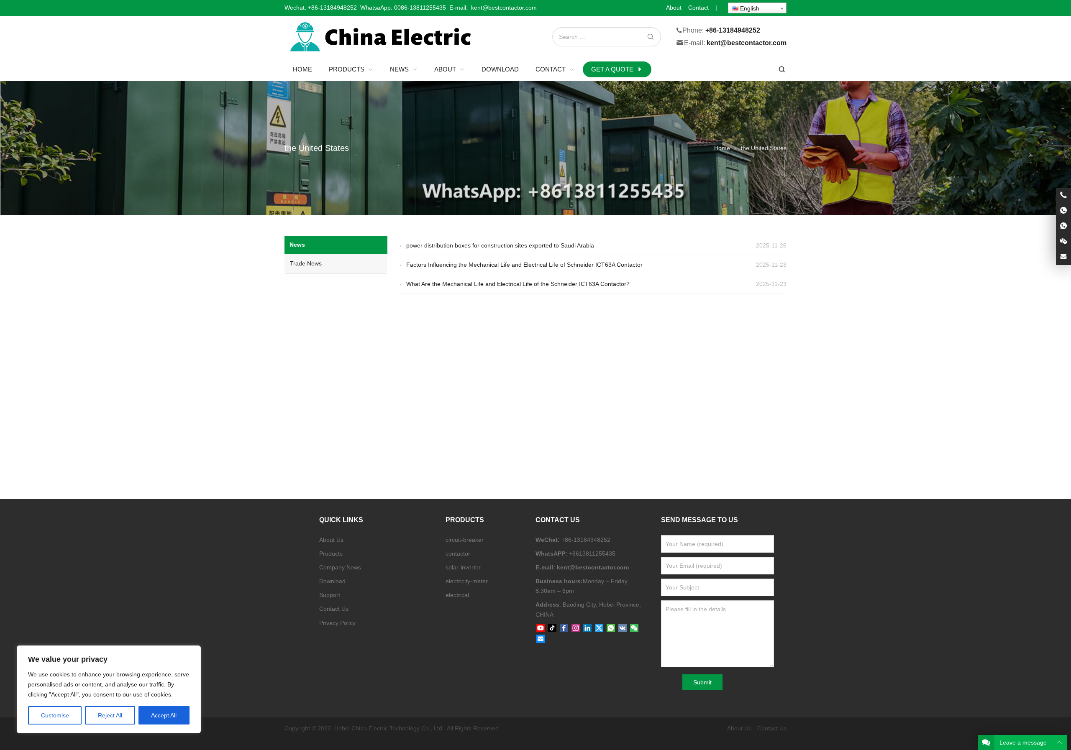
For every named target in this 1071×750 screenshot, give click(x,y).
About (674, 7)
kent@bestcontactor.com (747, 43)
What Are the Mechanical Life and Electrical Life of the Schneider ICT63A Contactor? (518, 284)
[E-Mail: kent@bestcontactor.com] (1063, 257)
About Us (331, 539)
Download (332, 581)
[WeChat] (634, 628)
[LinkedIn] (587, 628)
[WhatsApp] (611, 628)
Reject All (110, 715)
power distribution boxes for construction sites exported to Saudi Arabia (500, 245)
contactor (458, 553)
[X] (599, 628)
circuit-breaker (465, 539)
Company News (340, 567)
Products (331, 553)
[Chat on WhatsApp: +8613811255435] (1063, 210)
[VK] (622, 628)
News (297, 244)
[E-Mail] (541, 639)
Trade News (306, 263)
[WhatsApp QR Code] (1063, 226)
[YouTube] (541, 628)
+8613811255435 (592, 553)
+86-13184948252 (332, 7)
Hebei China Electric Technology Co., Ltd (388, 728)
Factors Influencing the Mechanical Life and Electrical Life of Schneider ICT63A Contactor (524, 264)
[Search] (650, 37)
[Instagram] (576, 628)
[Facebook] (564, 628)
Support (329, 595)
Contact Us (333, 608)
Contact (698, 7)
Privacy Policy (337, 623)
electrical (457, 595)
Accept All (164, 715)
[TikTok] (552, 628)
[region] (109, 689)
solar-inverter (463, 567)
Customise (55, 715)
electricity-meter (467, 581)
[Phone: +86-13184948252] (1063, 195)
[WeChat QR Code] (1063, 241)
